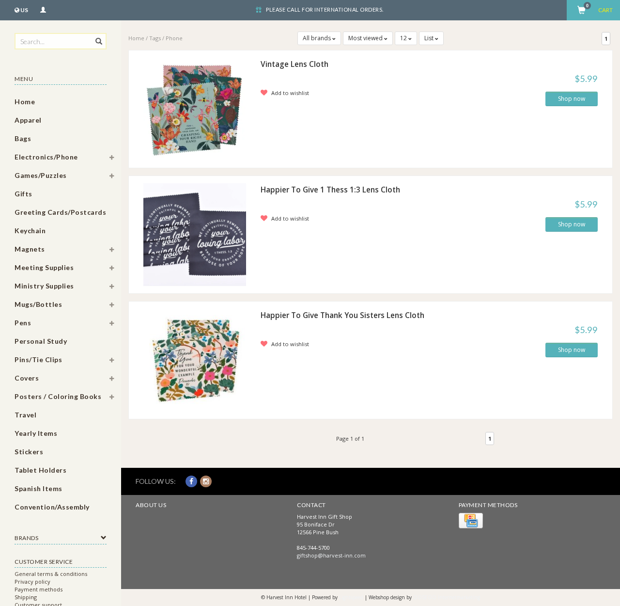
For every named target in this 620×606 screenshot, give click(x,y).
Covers (27, 378)
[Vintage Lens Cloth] (194, 108)
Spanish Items (38, 488)
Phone (174, 38)
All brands (317, 38)
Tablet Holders (40, 470)
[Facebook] (191, 481)
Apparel (28, 120)
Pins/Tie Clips (38, 359)
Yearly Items (36, 433)
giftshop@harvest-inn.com (331, 555)
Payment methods (38, 589)
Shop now (571, 99)
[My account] (43, 8)
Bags (23, 138)
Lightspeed (351, 597)
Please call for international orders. (325, 9)
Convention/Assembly (52, 507)
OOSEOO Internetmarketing (446, 597)
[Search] (98, 36)
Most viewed (366, 38)
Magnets (30, 249)
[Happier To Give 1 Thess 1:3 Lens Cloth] (194, 234)
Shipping (26, 597)
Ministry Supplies (44, 286)
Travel (25, 415)
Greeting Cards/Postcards (60, 212)
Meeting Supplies (44, 267)
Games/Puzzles (41, 175)
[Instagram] (206, 481)
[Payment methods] (471, 520)
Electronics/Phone (46, 157)
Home (25, 101)
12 (404, 38)
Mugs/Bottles (38, 304)
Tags (155, 38)
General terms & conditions (51, 573)
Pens (23, 323)
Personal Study (41, 341)
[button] (112, 159)
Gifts (23, 194)
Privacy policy (32, 581)
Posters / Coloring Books (58, 396)
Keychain (30, 230)
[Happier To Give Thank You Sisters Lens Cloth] (194, 359)
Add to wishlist (289, 92)
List (429, 38)
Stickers (29, 451)
